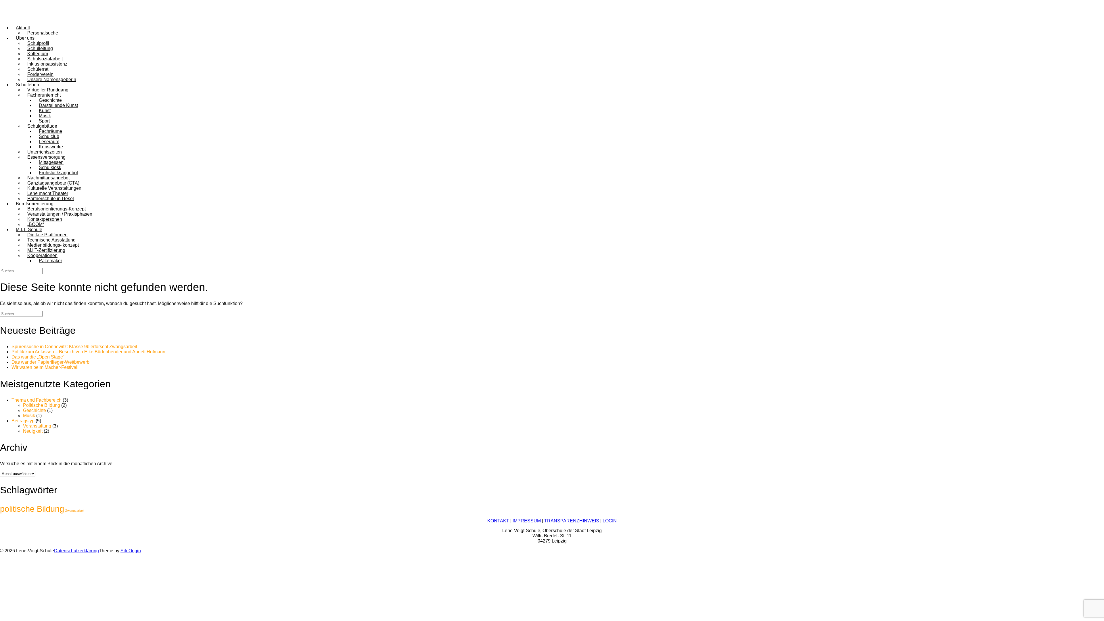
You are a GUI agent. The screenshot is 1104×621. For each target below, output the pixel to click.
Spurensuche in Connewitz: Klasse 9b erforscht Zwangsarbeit (74, 346)
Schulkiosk (50, 167)
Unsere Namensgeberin (51, 79)
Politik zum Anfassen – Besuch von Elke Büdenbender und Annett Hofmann (88, 351)
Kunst (45, 110)
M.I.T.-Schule (29, 229)
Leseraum (49, 141)
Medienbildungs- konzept (53, 245)
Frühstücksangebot (58, 172)
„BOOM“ (35, 224)
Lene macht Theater (47, 193)
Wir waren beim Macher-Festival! (45, 367)
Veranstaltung (37, 425)
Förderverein (40, 74)
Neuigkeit (33, 431)
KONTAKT (498, 520)
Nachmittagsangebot (48, 177)
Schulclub (49, 136)
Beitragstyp (23, 420)
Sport (44, 120)
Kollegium (37, 53)
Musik (45, 115)
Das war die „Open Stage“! (39, 356)
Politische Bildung (41, 405)
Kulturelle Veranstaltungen (54, 188)
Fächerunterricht (44, 95)
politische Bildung (32, 508)
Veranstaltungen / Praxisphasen (59, 214)
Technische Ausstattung (51, 239)
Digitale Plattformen (47, 234)
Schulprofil (38, 43)
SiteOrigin (130, 550)
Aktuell (23, 27)
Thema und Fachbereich (37, 400)
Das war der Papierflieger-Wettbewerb (50, 362)
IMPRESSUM (527, 520)
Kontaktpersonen (44, 219)
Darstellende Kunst (58, 105)
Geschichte (50, 100)
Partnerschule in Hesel (50, 198)
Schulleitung (40, 48)
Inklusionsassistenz (47, 64)
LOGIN (610, 520)
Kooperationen (42, 255)
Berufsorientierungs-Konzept (56, 208)
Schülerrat (37, 69)
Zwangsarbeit (74, 510)
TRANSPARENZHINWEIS (571, 520)
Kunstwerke (51, 146)
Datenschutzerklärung (76, 550)
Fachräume (50, 131)
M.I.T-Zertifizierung (46, 250)
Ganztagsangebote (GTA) (53, 183)
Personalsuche (42, 32)
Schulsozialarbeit (45, 58)
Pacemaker (50, 260)
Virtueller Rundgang (47, 89)
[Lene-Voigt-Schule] (26, 18)
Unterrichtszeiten (44, 152)
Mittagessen (51, 162)
